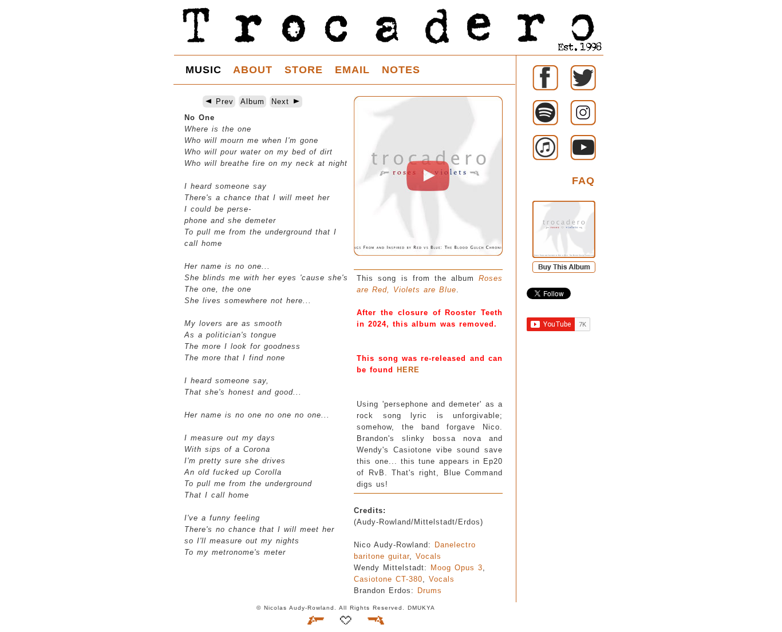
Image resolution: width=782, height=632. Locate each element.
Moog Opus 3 (457, 567)
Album (252, 101)
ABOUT (252, 69)
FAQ (583, 180)
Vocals (428, 556)
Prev (223, 101)
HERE (408, 369)
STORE (304, 69)
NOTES (401, 69)
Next (282, 101)
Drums (429, 590)
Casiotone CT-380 (388, 579)
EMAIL (352, 69)
